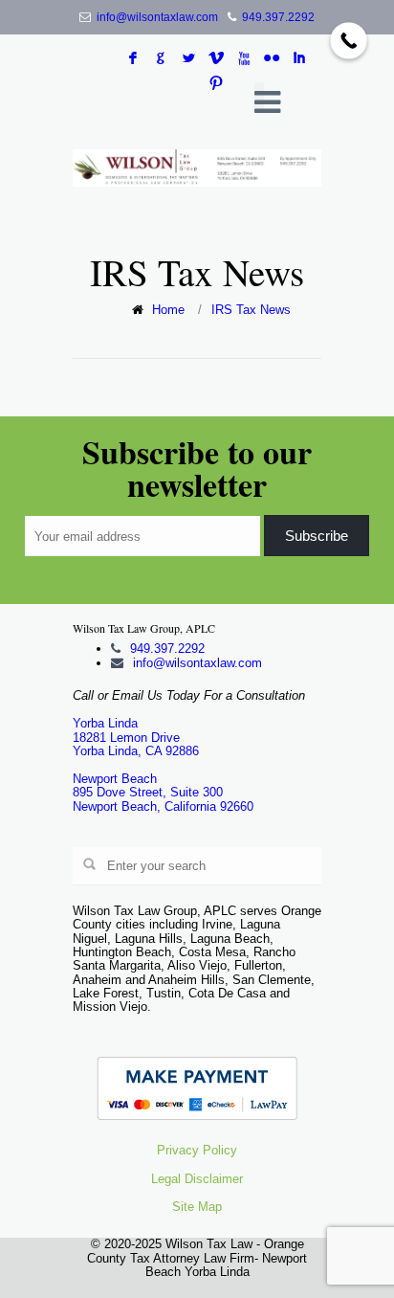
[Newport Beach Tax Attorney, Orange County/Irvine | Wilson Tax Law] (197, 168)
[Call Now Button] (348, 40)
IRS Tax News (251, 309)
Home (168, 309)
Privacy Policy (197, 1150)
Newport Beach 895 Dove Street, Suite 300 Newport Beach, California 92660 (163, 793)
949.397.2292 (278, 17)
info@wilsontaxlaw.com (157, 17)
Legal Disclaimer (197, 1179)
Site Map (197, 1206)
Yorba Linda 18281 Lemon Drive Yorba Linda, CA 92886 (136, 737)
